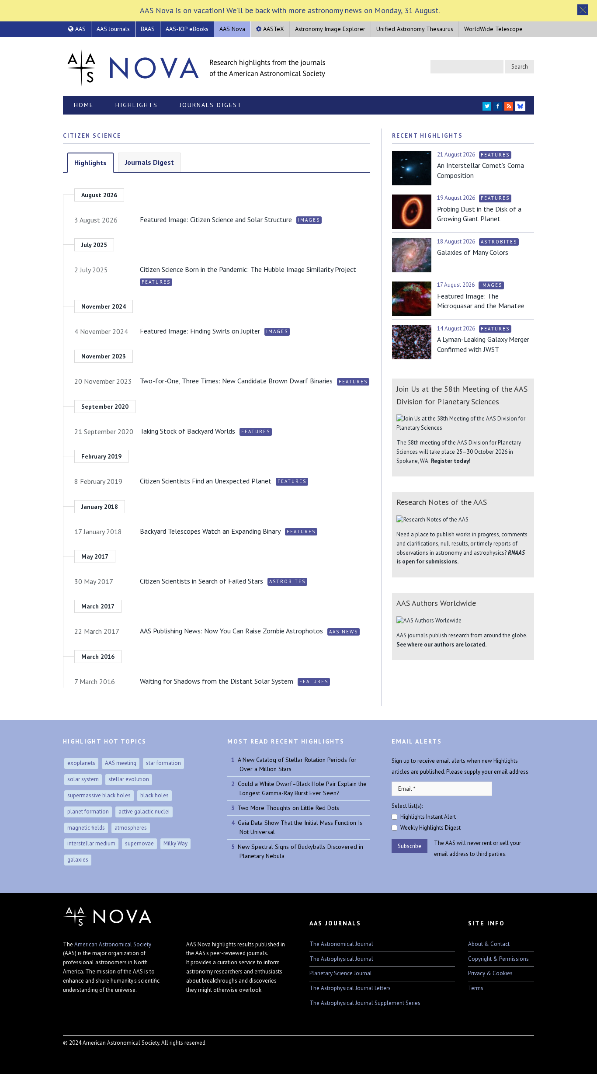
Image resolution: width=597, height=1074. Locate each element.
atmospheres (131, 827)
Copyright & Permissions (498, 959)
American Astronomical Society (112, 944)
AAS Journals (113, 29)
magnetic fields (86, 827)
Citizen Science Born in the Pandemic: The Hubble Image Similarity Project (248, 269)
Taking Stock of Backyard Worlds (187, 431)
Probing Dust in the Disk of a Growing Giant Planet (479, 214)
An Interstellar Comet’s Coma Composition (480, 170)
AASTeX (272, 29)
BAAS (148, 29)
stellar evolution (128, 779)
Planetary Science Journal (340, 973)
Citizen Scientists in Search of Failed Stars (201, 581)
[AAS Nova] (194, 66)
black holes (154, 795)
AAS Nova (232, 29)
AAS (79, 29)
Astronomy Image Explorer (330, 29)
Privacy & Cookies (490, 973)
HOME (84, 105)
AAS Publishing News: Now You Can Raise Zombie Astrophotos (231, 630)
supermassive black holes (99, 795)
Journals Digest (211, 105)
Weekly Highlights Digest (430, 827)
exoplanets (81, 763)
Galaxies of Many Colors (472, 252)
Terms (475, 988)
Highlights (136, 105)
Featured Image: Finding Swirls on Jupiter (200, 331)
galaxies (77, 859)
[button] (582, 9)
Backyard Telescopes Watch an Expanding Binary (210, 531)
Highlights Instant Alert (428, 816)
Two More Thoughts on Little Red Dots (288, 808)
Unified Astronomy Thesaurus (414, 29)
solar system (83, 779)
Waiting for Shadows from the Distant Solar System (216, 681)
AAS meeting (120, 763)
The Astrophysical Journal (341, 959)
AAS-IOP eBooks (187, 29)
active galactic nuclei (144, 811)
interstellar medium (91, 843)
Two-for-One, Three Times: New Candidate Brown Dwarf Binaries (236, 380)
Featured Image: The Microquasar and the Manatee (480, 301)
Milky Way (175, 843)
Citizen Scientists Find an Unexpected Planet (205, 480)
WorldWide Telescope (493, 29)
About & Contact (489, 944)
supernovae (139, 843)
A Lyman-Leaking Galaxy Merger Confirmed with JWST (483, 344)
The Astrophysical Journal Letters (350, 988)
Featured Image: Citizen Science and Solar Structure (216, 219)
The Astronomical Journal (341, 944)
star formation (163, 763)
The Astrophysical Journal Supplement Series (364, 1003)
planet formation (88, 811)
